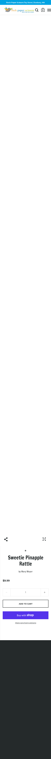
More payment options (25, 623)
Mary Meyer (27, 571)
